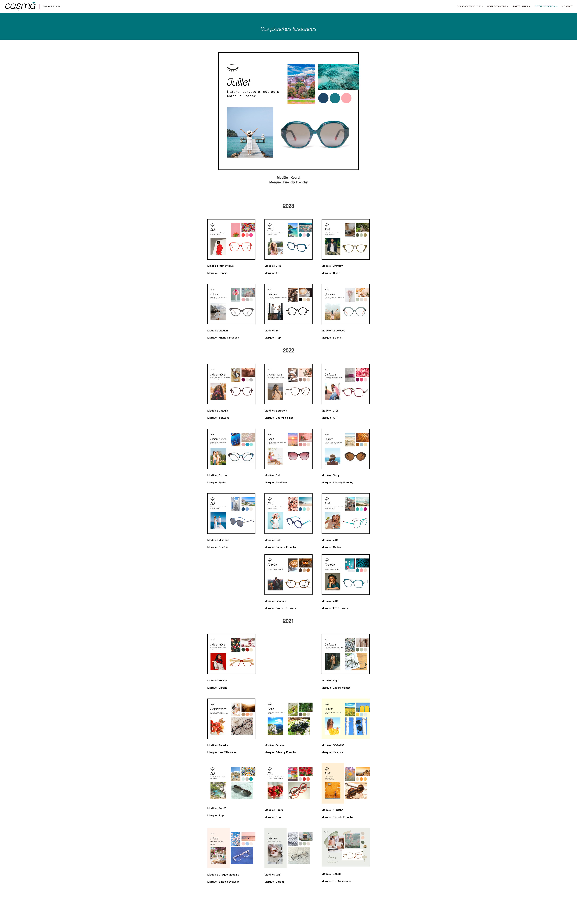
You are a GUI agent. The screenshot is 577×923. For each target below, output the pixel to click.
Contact (567, 6)
